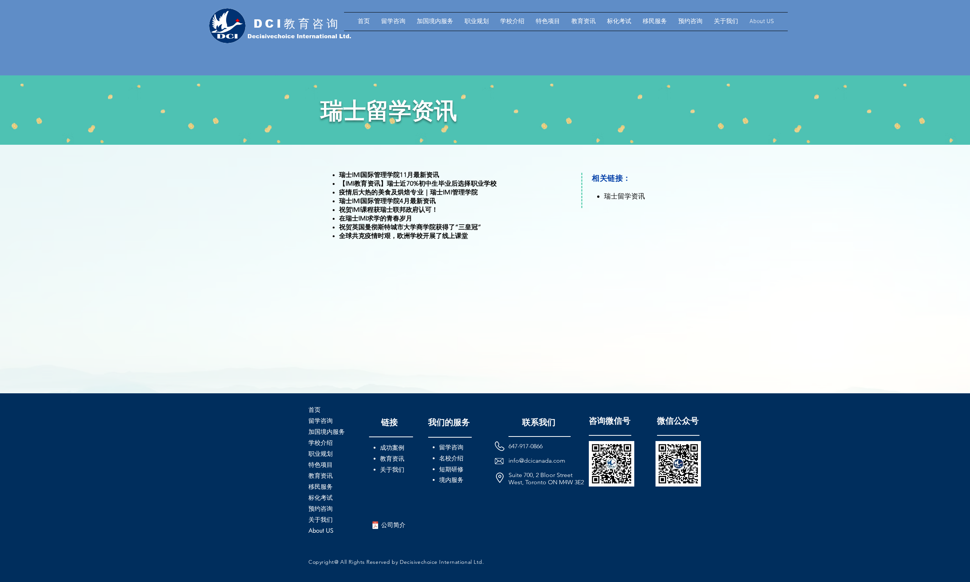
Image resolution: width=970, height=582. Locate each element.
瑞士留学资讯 (624, 196)
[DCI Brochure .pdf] (375, 526)
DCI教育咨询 (297, 23)
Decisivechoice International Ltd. (299, 36)
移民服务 (320, 487)
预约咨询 (320, 509)
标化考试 (320, 498)
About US (320, 531)
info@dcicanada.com (536, 460)
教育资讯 (320, 476)
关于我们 (320, 520)
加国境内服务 (326, 432)
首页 (314, 410)
